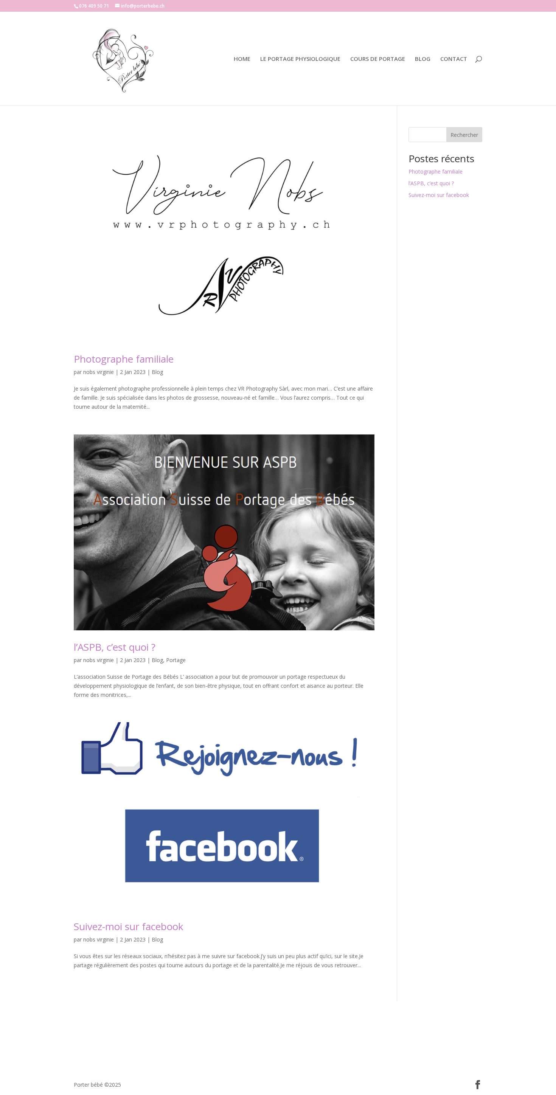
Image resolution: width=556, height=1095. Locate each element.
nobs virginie (98, 371)
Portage (176, 660)
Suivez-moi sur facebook (128, 926)
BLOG (422, 59)
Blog (157, 371)
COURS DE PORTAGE (377, 59)
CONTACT (453, 59)
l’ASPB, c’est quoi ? (114, 647)
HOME (242, 59)
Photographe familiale (124, 359)
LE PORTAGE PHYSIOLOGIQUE (300, 59)
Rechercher (464, 134)
